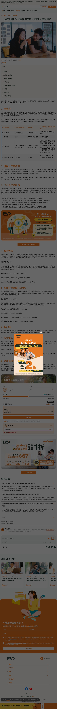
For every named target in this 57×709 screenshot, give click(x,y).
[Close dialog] (41, 332)
